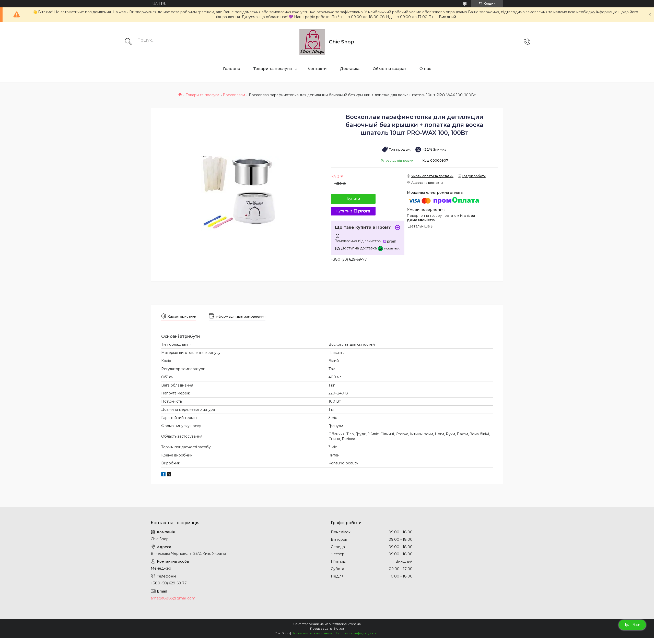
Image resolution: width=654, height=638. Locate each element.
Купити (353, 199)
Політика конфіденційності (358, 633)
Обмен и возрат (389, 68)
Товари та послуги (272, 68)
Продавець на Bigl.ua (327, 628)
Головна (231, 68)
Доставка (349, 68)
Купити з (344, 211)
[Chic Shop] (312, 42)
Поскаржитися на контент (313, 633)
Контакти (317, 68)
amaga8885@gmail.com (173, 598)
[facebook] (163, 475)
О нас (425, 68)
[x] (169, 475)
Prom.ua (354, 624)
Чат (636, 624)
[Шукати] (128, 42)
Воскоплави (234, 95)
